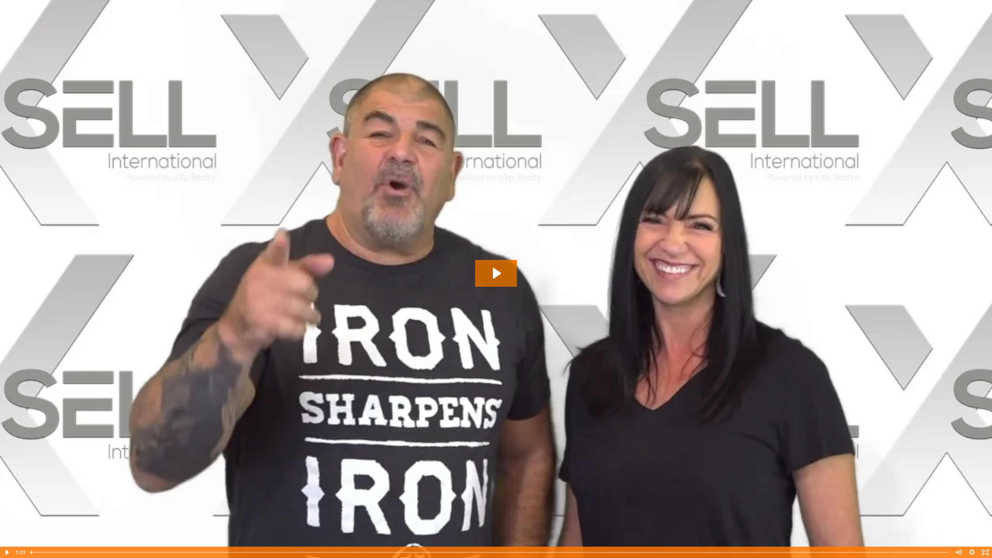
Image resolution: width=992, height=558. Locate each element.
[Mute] (958, 552)
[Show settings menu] (972, 552)
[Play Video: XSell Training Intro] (496, 273)
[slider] (490, 552)
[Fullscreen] (985, 552)
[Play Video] (6, 552)
